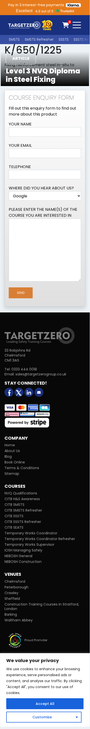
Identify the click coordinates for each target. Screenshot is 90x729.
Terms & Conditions (21, 467)
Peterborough (16, 587)
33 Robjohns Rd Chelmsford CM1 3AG (17, 355)
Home (9, 445)
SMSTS (14, 39)
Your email (20, 145)
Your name (20, 124)
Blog (8, 456)
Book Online (14, 462)
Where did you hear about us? (41, 188)
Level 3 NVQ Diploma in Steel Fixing (43, 75)
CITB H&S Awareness (22, 498)
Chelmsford (14, 581)
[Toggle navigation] (77, 25)
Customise (42, 717)
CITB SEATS (13, 527)
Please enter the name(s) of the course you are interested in (43, 212)
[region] (45, 690)
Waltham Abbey (18, 620)
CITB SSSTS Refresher (22, 521)
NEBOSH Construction (23, 561)
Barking (10, 614)
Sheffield (12, 598)
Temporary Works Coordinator (30, 533)
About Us (12, 450)
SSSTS (64, 39)
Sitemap (11, 473)
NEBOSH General (18, 555)
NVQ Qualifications (20, 493)
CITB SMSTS (14, 504)
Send (20, 293)
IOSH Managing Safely (23, 550)
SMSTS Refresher (39, 39)
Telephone (20, 167)
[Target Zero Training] (39, 335)
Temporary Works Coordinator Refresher (39, 538)
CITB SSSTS (13, 516)
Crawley (11, 592)
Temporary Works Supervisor (29, 544)
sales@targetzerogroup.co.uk (40, 374)
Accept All (45, 703)
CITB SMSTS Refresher (23, 510)
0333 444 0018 (24, 369)
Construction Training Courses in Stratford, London (41, 606)
